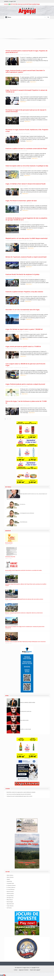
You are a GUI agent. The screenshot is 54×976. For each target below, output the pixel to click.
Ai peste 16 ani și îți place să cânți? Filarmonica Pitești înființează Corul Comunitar (25, 641)
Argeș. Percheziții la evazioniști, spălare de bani (21, 201)
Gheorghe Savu (10, 897)
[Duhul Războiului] (13, 522)
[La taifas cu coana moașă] (13, 729)
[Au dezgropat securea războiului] (13, 513)
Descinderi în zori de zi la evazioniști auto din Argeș (22, 310)
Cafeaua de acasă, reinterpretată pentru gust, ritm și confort (19, 796)
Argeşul (11, 54)
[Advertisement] (27, 29)
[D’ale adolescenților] (13, 720)
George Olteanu (13, 167)
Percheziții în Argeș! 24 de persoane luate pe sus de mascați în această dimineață (26, 111)
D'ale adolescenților (24, 720)
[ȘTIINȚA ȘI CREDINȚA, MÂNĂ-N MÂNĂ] (13, 702)
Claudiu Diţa (9, 881)
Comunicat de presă (10, 556)
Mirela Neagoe (10, 901)
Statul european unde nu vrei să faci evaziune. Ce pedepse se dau (27, 166)
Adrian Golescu (10, 875)
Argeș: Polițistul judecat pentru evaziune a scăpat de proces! (25, 384)
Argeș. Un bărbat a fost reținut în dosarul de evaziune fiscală (25, 184)
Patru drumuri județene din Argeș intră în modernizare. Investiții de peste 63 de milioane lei (24, 627)
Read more (29, 62)
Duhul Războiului (23, 522)
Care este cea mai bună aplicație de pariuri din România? (19, 794)
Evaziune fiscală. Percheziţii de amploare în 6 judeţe (22, 274)
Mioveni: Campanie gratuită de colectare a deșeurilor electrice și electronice (24, 612)
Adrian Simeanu (10, 877)
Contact (6, 4)
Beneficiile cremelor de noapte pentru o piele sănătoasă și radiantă (21, 792)
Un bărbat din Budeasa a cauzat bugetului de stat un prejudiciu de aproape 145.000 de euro (26, 219)
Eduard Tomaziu (10, 891)
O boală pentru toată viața (25, 711)
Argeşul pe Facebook (23, 970)
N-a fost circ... (23, 504)
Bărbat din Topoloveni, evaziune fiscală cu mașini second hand (26, 257)
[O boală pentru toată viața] (13, 711)
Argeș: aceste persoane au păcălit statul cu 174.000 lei (23, 346)
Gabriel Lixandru (10, 893)
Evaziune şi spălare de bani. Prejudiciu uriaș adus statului (24, 292)
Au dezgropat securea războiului (27, 513)
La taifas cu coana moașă (25, 729)
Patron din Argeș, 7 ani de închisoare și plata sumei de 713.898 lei (26, 402)
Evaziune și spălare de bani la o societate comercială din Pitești (26, 148)
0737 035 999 (14, 4)
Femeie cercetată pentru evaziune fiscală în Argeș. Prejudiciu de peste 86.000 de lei (26, 51)
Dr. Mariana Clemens (11, 885)
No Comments (26, 54)
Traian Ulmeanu (10, 905)
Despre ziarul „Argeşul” (35, 970)
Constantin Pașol (10, 883)
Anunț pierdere (9, 543)
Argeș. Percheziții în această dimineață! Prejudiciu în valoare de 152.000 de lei (26, 91)
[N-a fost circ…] (13, 504)
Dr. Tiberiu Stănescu (11, 887)
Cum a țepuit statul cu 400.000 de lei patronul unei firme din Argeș (25, 364)
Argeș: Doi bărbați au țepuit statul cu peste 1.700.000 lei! (24, 329)
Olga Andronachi (10, 903)
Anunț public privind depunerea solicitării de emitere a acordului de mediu (23, 570)
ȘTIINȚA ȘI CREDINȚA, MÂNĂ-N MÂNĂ (27, 702)
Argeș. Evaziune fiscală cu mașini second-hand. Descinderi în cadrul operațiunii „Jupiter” (25, 71)
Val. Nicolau (12, 331)
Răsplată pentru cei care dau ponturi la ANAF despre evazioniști (27, 238)
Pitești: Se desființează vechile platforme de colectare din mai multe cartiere (24, 599)
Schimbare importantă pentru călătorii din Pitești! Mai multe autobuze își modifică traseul (25, 584)
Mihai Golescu (10, 899)
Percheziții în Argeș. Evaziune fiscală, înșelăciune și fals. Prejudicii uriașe (27, 130)
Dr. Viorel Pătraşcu (10, 889)
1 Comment (25, 94)
